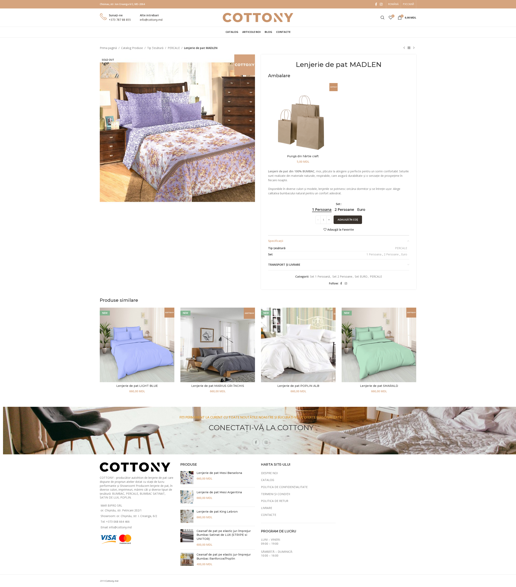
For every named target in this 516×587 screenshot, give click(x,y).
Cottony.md (111, 580)
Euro (404, 254)
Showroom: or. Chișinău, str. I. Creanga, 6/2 (129, 516)
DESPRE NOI (269, 473)
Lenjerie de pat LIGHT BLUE (137, 386)
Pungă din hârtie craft (303, 156)
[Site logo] (258, 17)
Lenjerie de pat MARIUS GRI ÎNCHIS (217, 386)
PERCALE (174, 48)
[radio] (322, 209)
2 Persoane (391, 254)
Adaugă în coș (348, 219)
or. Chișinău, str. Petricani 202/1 (121, 510)
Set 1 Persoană (320, 276)
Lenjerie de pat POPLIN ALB (298, 386)
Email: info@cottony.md (116, 527)
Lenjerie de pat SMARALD (379, 386)
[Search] (383, 18)
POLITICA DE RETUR (274, 501)
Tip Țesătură (155, 48)
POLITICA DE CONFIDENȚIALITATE (284, 487)
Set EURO (361, 276)
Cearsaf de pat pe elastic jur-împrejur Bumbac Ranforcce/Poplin (224, 556)
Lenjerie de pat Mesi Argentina (219, 492)
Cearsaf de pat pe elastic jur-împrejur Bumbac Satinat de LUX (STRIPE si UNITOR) (224, 535)
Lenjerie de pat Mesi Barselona (219, 473)
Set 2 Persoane (342, 276)
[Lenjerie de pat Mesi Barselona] (187, 477)
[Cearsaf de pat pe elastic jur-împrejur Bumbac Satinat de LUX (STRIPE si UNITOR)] (187, 537)
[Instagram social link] (381, 4)
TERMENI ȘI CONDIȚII (275, 494)
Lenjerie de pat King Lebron (217, 511)
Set (338, 204)
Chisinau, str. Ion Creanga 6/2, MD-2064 (122, 4)
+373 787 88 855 (120, 20)
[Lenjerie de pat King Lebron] (187, 516)
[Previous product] (404, 48)
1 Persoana (373, 254)
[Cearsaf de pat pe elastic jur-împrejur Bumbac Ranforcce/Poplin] (187, 559)
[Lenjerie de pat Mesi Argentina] (187, 497)
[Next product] (413, 48)
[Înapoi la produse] (409, 48)
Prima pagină (108, 48)
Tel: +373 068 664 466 (115, 522)
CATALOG (267, 480)
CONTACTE (268, 515)
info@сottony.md (151, 20)
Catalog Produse (132, 48)
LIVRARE (266, 508)
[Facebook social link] (376, 4)
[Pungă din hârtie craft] (303, 118)
